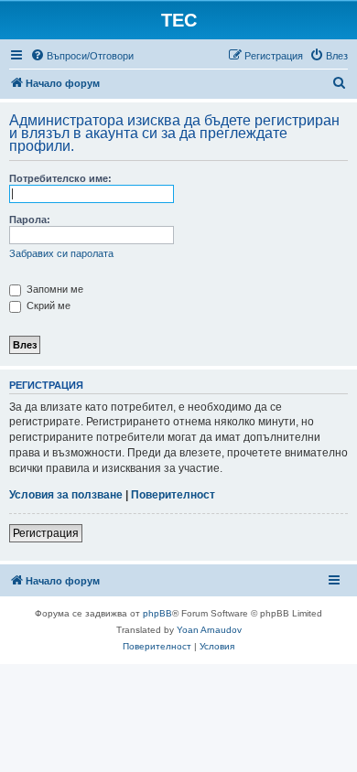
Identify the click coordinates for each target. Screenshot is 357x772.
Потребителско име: (60, 178)
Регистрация (46, 533)
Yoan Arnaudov (209, 630)
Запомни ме (53, 289)
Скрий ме (47, 305)
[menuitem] (82, 56)
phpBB (157, 613)
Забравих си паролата (61, 253)
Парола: (29, 219)
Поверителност (173, 494)
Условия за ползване (66, 494)
